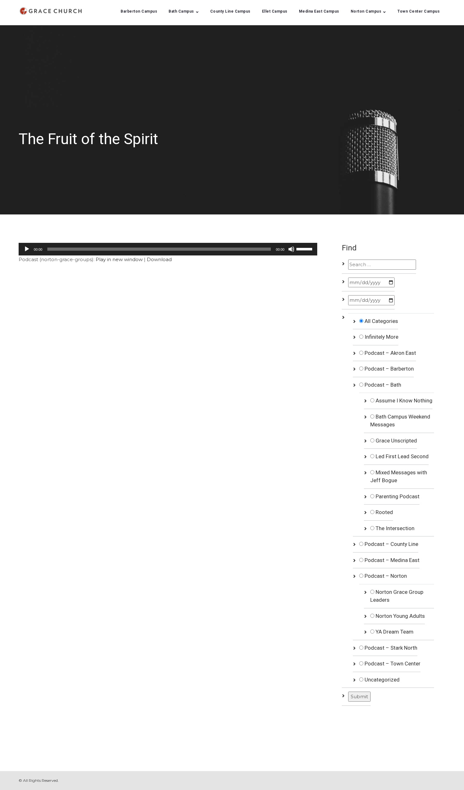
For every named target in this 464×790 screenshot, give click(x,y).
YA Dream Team (393, 632)
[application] (168, 249)
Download (159, 259)
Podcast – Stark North (390, 648)
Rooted (383, 512)
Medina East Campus (319, 11)
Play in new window (119, 259)
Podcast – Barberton (388, 369)
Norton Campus (366, 11)
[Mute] (291, 249)
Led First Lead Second (401, 456)
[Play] (27, 249)
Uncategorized (381, 679)
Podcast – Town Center (391, 663)
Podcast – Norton (385, 576)
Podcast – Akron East (389, 353)
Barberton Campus (139, 11)
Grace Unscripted (395, 440)
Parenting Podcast (396, 496)
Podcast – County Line (390, 544)
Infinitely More (380, 337)
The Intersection (394, 528)
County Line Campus (230, 11)
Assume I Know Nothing (403, 400)
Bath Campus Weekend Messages (400, 420)
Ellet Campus (275, 11)
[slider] (305, 248)
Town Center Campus (418, 11)
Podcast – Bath (382, 385)
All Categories (380, 321)
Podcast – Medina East (391, 560)
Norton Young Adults (399, 616)
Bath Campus (181, 11)
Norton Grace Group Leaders (396, 596)
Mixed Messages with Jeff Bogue (398, 476)
